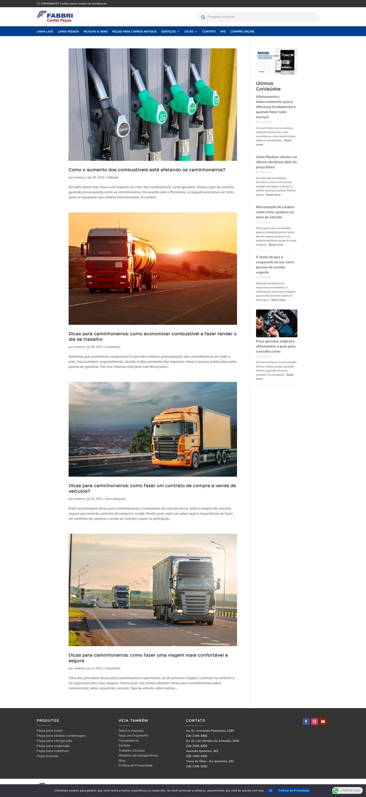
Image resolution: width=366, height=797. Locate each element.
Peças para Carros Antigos (134, 31)
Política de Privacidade (135, 766)
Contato (209, 31)
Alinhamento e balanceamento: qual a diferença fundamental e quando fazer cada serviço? (276, 106)
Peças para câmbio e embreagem (61, 736)
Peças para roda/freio (53, 751)
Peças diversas (47, 756)
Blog (122, 761)
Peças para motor (50, 730)
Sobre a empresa (131, 731)
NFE (223, 31)
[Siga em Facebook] (306, 721)
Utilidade (113, 177)
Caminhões (113, 347)
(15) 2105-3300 (196, 746)
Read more (273, 194)
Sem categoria (115, 499)
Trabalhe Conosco (132, 751)
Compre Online (242, 31)
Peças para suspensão (53, 746)
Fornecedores (129, 741)
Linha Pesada (68, 31)
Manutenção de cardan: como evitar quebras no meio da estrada (275, 212)
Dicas (188, 31)
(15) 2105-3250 (196, 766)
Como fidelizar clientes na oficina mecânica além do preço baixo (276, 162)
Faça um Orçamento (133, 736)
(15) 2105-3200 (196, 756)
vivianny (79, 177)
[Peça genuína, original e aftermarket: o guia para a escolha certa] (276, 324)
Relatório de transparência (138, 756)
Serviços (168, 31)
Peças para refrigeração (54, 741)
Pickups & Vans (95, 31)
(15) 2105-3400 (196, 736)
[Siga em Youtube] (323, 721)
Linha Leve (45, 31)
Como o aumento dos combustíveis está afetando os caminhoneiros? (147, 169)
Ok (271, 790)
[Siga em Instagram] (314, 721)
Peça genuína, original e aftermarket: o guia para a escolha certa (275, 346)
